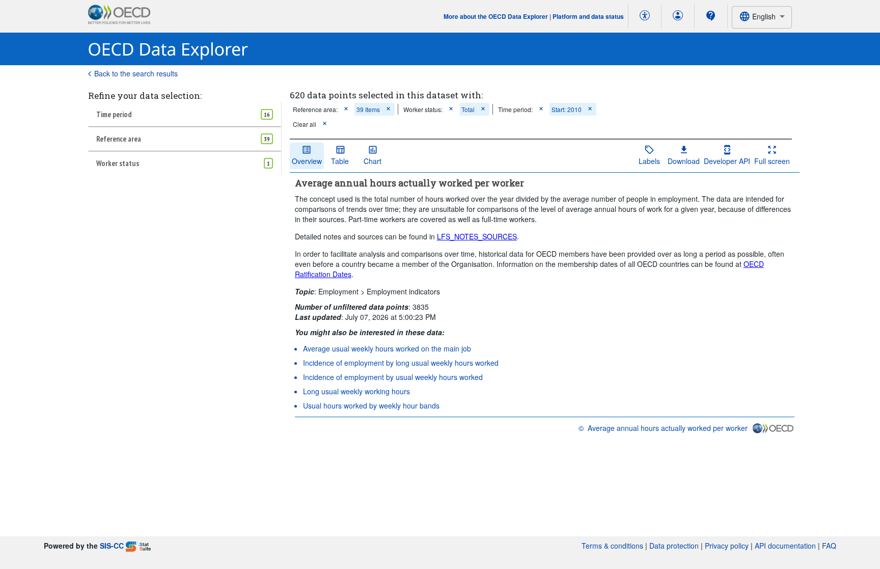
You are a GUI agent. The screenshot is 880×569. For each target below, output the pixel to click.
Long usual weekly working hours (356, 391)
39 (267, 139)
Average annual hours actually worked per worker (668, 428)
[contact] (711, 16)
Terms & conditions (612, 545)
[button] (346, 109)
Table (340, 161)
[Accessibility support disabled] (644, 16)
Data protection (674, 545)
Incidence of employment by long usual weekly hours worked (401, 363)
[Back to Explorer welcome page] (168, 49)
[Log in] (678, 16)
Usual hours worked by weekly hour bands (371, 405)
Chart (372, 161)
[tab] (184, 114)
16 (267, 114)
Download (684, 161)
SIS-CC (112, 545)
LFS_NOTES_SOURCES (477, 236)
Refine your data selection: (145, 95)
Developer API (727, 161)
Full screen (772, 161)
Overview (307, 161)
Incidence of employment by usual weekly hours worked (393, 377)
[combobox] (762, 17)
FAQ (829, 545)
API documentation (785, 545)
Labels (649, 161)
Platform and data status (588, 16)
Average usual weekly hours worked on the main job (387, 348)
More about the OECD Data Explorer (496, 16)
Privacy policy (727, 545)
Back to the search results (136, 73)
